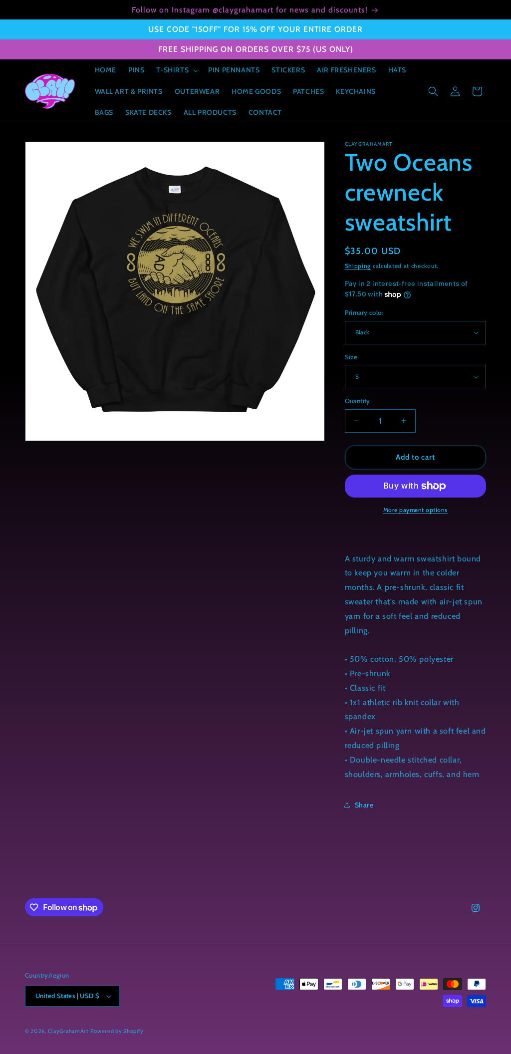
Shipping (358, 265)
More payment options (415, 510)
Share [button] (364, 804)
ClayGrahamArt (68, 1031)
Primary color (364, 312)
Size (351, 357)
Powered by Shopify (117, 1031)
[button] (176, 69)
